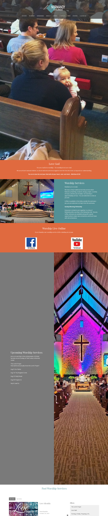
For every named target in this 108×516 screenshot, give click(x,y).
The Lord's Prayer (76, 507)
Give (69, 16)
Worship (32, 16)
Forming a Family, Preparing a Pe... (80, 514)
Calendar (83, 16)
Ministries (40, 16)
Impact (48, 16)
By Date (12, 499)
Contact (62, 16)
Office (55, 16)
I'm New (24, 16)
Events (75, 16)
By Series (19, 499)
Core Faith (74, 510)
